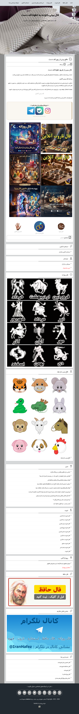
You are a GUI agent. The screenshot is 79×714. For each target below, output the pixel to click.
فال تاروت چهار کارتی (64, 523)
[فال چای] (56, 201)
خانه (71, 2)
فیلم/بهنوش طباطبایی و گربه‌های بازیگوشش (59, 479)
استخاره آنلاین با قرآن (64, 251)
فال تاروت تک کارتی (65, 515)
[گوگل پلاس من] (29, 692)
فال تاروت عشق (66, 543)
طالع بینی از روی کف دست (58, 59)
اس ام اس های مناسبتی (38, 2)
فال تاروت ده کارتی (65, 539)
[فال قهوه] (56, 170)
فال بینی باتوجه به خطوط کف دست (40, 15)
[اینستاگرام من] (44, 692)
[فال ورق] (25, 201)
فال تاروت (57, 2)
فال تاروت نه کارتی (65, 535)
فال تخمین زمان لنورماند (64, 662)
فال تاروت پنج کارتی (65, 527)
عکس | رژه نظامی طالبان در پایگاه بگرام (60, 472)
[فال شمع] (25, 170)
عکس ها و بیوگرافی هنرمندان (62, 678)
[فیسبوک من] (49, 692)
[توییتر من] (34, 692)
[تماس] (39, 692)
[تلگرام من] (54, 692)
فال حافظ (65, 2)
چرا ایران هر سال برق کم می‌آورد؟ (61, 499)
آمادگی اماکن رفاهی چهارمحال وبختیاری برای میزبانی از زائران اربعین (53, 495)
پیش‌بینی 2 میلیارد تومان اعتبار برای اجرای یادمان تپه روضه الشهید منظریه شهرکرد (49, 491)
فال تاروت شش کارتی (64, 531)
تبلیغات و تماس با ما (14, 2)
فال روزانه (49, 2)
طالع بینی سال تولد (65, 457)
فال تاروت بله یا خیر (65, 547)
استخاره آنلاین (25, 2)
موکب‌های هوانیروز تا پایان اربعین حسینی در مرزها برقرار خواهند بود (52, 487)
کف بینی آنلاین (39, 93)
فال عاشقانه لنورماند (64, 666)
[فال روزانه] (25, 138)
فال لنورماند (67, 670)
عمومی (62, 237)
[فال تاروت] (56, 138)
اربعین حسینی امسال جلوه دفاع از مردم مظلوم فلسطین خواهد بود (53, 483)
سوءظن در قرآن (66, 264)
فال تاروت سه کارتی (65, 519)
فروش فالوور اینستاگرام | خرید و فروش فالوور (58, 563)
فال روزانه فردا (66, 674)
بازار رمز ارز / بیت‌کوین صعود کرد (61, 503)
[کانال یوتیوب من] (24, 692)
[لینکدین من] (19, 692)
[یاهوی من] (59, 692)
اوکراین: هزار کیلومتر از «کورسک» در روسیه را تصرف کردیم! (54, 476)
